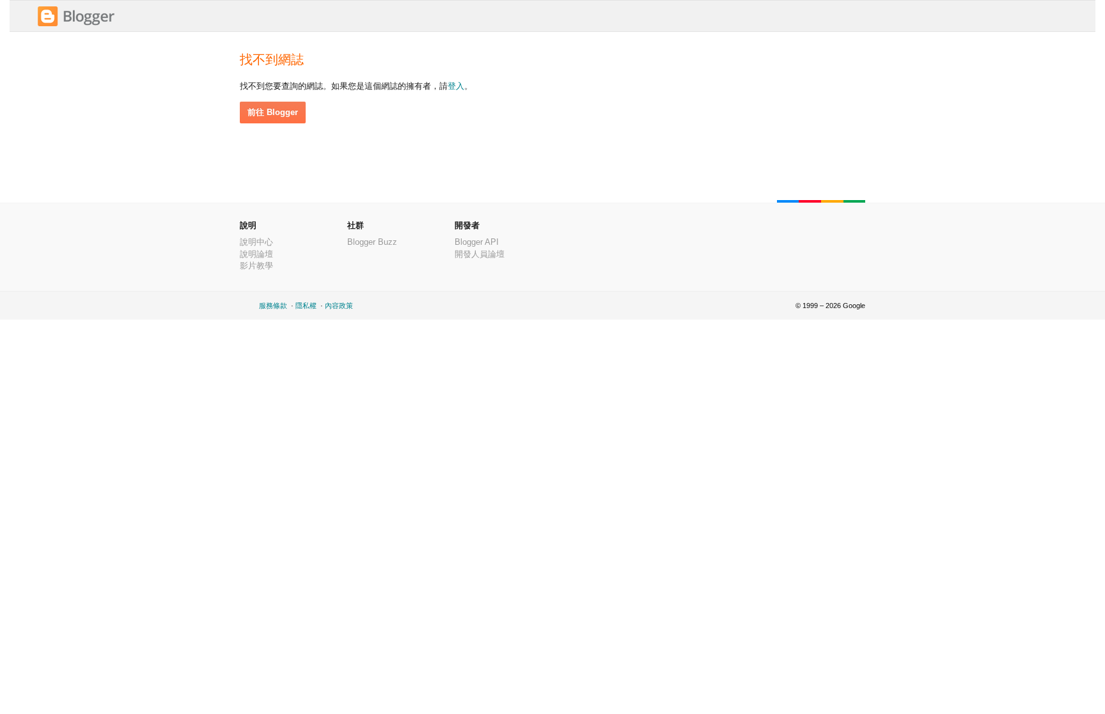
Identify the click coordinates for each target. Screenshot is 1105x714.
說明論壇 (256, 254)
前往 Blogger (272, 112)
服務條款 (273, 305)
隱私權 (306, 305)
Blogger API (477, 242)
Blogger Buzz (372, 242)
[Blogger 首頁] (76, 24)
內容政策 (339, 305)
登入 (456, 86)
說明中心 (256, 242)
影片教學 (256, 265)
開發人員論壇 (480, 254)
